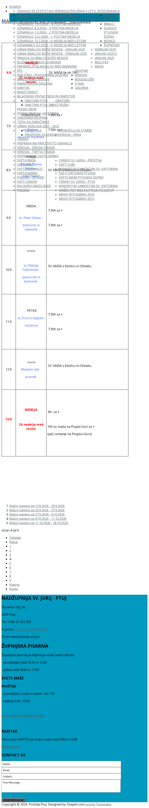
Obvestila (33, 130)
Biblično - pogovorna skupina (42, 75)
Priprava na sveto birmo (38, 156)
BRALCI (109, 24)
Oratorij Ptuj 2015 (40, 105)
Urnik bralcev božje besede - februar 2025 (52, 54)
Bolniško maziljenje (34, 186)
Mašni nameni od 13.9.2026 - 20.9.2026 (37, 506)
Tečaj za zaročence (33, 122)
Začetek (15, 538)
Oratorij (62, 101)
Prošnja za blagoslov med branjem (47, 66)
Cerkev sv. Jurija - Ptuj (77, 182)
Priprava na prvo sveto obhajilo (44, 143)
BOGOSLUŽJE (84, 79)
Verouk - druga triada (36, 147)
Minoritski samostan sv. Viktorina (88, 169)
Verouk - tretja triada (36, 152)
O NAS (79, 83)
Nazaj (13, 542)
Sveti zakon (27, 182)
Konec (13, 589)
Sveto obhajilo (29, 169)
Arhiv (99, 66)
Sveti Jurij (67, 164)
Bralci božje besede (33, 79)
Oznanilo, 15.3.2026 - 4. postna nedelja (49, 24)
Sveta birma (27, 173)
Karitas (23, 88)
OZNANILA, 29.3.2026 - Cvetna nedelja (47, 15)
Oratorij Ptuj (36, 101)
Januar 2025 (104, 58)
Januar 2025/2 (106, 54)
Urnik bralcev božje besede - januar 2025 (51, 49)
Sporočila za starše (75, 130)
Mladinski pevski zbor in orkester (46, 96)
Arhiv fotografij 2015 (76, 199)
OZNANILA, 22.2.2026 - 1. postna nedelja (48, 37)
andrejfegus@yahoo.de (31, 629)
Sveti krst (25, 164)
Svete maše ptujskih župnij (81, 177)
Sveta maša (26, 160)
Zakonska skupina (32, 118)
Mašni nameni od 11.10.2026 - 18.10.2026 (38, 523)
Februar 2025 (105, 49)
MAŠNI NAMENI (110, 17)
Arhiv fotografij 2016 (76, 194)
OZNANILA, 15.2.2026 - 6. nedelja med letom (51, 41)
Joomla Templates (98, 804)
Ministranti (27, 92)
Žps (20, 71)
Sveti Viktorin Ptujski (77, 173)
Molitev (101, 62)
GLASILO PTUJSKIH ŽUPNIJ (111, 32)
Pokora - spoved (30, 177)
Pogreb (23, 190)
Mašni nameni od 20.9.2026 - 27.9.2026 (37, 510)
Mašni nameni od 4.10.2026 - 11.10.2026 (37, 519)
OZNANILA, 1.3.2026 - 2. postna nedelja (47, 32)
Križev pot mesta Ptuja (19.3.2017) (86, 190)
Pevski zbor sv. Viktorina (38, 113)
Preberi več (10, 747)
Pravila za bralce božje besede (42, 58)
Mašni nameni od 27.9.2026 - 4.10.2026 (37, 514)
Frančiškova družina (34, 83)
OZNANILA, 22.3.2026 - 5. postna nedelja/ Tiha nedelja (60, 19)
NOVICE (109, 41)
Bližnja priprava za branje (39, 62)
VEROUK (81, 75)
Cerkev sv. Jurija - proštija (80, 160)
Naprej (14, 584)
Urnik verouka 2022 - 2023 (38, 126)
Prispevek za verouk (41, 135)
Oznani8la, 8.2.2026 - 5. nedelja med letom (51, 45)
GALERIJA (81, 88)
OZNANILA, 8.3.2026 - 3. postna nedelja (47, 28)
